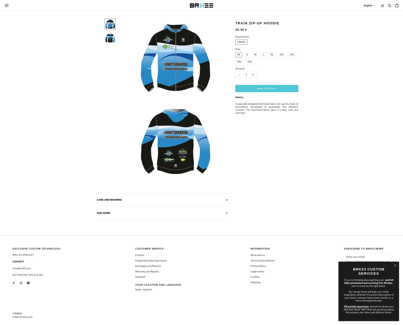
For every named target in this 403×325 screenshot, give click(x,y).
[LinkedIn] (28, 282)
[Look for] (389, 5)
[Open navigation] (7, 5)
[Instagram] (21, 282)
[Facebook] (14, 282)
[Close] (395, 265)
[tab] (162, 199)
